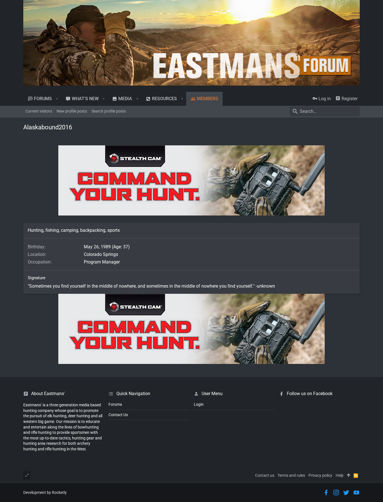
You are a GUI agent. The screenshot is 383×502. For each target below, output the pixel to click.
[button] (57, 98)
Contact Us (118, 414)
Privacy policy (320, 475)
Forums (115, 404)
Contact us (264, 475)
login (199, 404)
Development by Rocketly (45, 492)
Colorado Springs (101, 254)
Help (339, 475)
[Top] (348, 475)
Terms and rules (291, 475)
